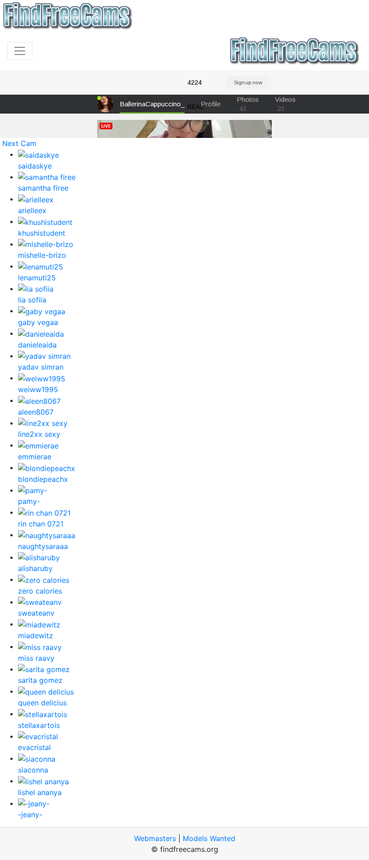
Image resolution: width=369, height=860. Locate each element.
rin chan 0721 (40, 523)
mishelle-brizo (42, 255)
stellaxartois (39, 725)
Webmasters (155, 838)
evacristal (34, 747)
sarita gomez (40, 680)
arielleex (32, 210)
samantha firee (43, 187)
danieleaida (37, 344)
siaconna (33, 769)
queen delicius (42, 702)
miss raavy (36, 658)
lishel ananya (40, 792)
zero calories (40, 590)
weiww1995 (38, 389)
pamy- (29, 501)
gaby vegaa (38, 322)
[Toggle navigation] (19, 51)
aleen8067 (36, 411)
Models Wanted (209, 838)
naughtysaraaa (43, 546)
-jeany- (30, 814)
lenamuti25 (37, 277)
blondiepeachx (43, 479)
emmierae (34, 456)
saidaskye (35, 165)
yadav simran (40, 366)
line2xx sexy (39, 434)
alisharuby (35, 568)
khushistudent (41, 233)
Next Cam (19, 143)
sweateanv (36, 613)
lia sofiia (32, 299)
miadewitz (35, 635)
